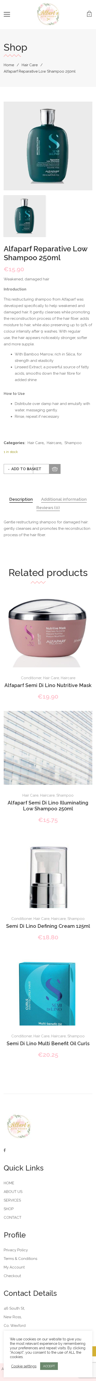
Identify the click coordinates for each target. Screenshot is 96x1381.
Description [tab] (21, 499)
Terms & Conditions (20, 1258)
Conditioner (31, 678)
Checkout (12, 1276)
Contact (12, 1217)
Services (12, 1200)
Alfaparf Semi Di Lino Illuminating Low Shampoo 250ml (48, 806)
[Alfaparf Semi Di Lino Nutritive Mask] (48, 652)
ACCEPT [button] (49, 1366)
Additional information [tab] (64, 499)
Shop (9, 1209)
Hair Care (30, 65)
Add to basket (26, 469)
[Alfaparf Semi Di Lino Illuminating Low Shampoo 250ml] (48, 777)
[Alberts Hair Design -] (48, 14)
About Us (13, 1191)
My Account (14, 1267)
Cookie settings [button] (23, 1366)
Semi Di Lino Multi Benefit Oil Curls (48, 1043)
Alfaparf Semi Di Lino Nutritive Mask (48, 685)
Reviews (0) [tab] (48, 507)
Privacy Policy (16, 1250)
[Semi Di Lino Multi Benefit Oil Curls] (48, 1011)
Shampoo (73, 443)
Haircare (54, 443)
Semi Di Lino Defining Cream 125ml (48, 926)
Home (9, 65)
